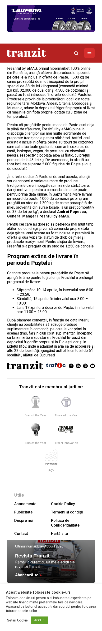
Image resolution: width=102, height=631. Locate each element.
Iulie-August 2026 (50, 546)
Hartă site (59, 533)
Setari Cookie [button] (17, 620)
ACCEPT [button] (39, 620)
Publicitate (23, 512)
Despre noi (23, 520)
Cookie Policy (63, 504)
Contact (21, 533)
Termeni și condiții (67, 512)
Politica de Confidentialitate (65, 522)
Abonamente (25, 504)
